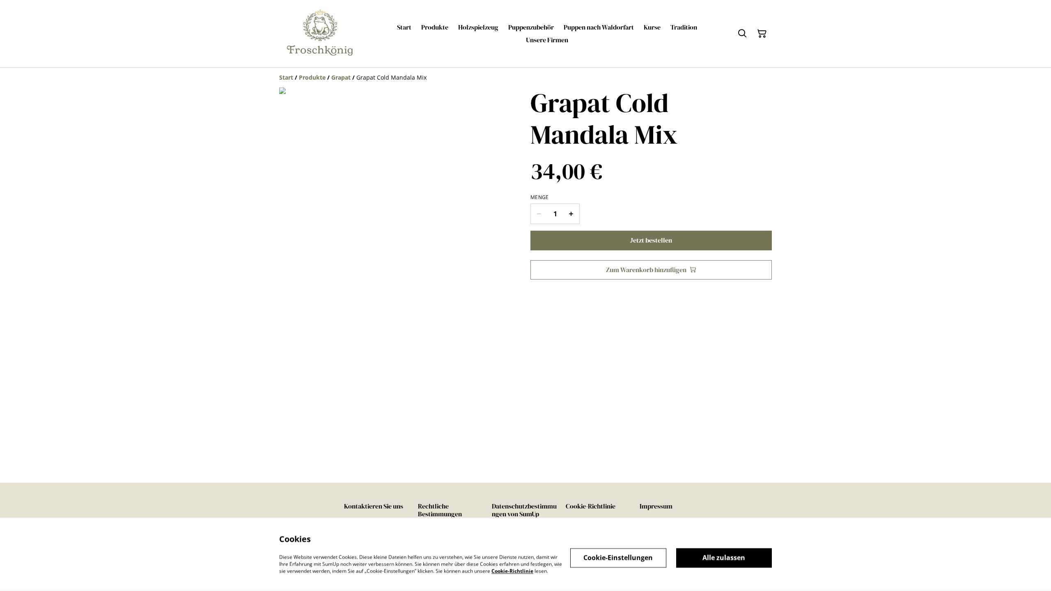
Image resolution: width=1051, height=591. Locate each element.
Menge (539, 197)
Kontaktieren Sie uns (373, 506)
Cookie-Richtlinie (590, 506)
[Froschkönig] (320, 33)
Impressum (656, 506)
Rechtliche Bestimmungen (440, 510)
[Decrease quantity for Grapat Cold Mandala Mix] (538, 214)
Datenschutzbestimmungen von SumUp (524, 510)
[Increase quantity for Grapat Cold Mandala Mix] (571, 214)
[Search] (742, 34)
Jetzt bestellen (651, 240)
